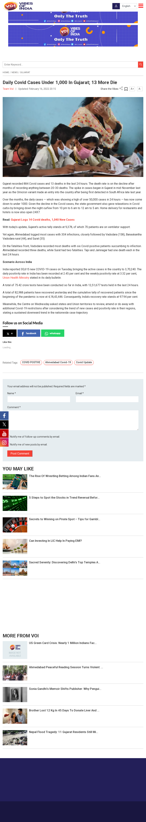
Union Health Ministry (16, 277)
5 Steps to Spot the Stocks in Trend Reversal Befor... (64, 497)
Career (44, 806)
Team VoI (8, 88)
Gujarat (25, 72)
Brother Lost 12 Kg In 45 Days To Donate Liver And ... (64, 710)
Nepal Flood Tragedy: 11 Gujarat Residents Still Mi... (63, 732)
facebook (31, 333)
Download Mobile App (73, 816)
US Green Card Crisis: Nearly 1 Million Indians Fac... (63, 643)
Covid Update (84, 362)
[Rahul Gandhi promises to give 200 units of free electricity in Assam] (15, 649)
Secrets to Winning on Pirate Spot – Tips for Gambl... (64, 519)
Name (11, 393)
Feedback (81, 806)
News (15, 72)
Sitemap (109, 806)
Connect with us (125, 791)
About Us (55, 806)
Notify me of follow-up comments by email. (35, 436)
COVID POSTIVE (31, 362)
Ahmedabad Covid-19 (58, 362)
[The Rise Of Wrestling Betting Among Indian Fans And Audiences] (15, 481)
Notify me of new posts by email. (28, 444)
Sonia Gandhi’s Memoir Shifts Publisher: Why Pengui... (65, 689)
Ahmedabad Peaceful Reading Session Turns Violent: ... (66, 667)
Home (6, 72)
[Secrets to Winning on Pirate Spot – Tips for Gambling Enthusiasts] (15, 524)
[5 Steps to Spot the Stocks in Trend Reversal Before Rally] (15, 503)
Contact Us (68, 806)
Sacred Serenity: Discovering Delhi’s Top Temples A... (64, 562)
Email (80, 393)
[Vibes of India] (18, 6)
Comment (14, 407)
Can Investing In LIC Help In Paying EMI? (55, 540)
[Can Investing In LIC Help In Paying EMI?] (15, 546)
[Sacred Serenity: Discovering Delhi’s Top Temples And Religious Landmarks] (15, 568)
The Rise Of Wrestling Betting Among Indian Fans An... (65, 476)
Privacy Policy (96, 806)
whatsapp (55, 333)
